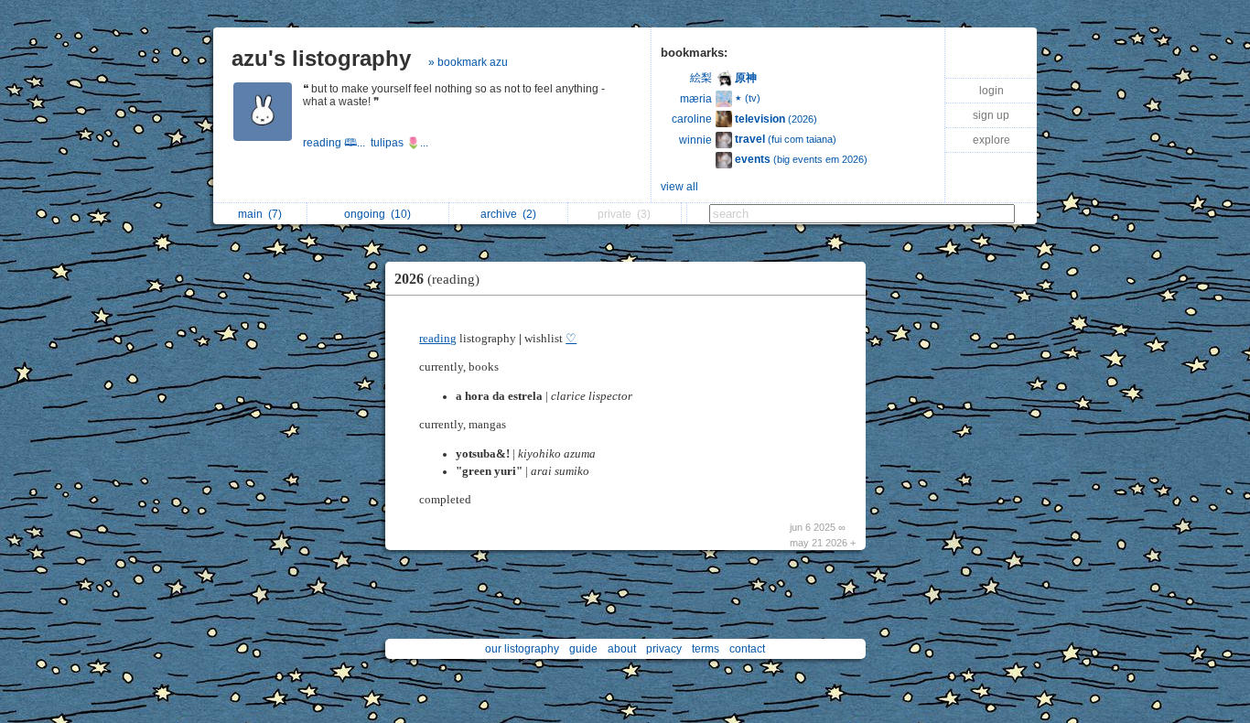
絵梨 (701, 77)
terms (705, 648)
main (260, 214)
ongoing (377, 214)
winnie (695, 140)
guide (583, 648)
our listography (522, 648)
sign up (991, 115)
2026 (437, 278)
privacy (664, 648)
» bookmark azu (468, 62)
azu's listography (321, 58)
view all (679, 186)
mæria (696, 98)
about (622, 648)
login (991, 90)
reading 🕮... (337, 142)
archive (508, 214)
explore (991, 140)
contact (747, 648)
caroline (692, 119)
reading (438, 338)
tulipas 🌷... (401, 142)
